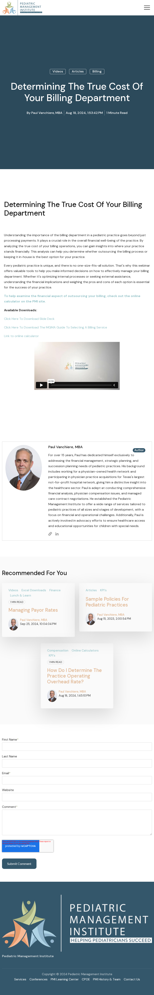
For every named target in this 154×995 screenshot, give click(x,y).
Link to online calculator (21, 336)
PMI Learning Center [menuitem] (65, 979)
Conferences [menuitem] (38, 979)
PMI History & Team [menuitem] (107, 979)
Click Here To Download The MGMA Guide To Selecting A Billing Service (55, 327)
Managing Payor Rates (33, 610)
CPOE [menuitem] (86, 979)
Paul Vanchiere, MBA (46, 113)
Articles (78, 71)
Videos (58, 71)
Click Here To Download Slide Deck (29, 319)
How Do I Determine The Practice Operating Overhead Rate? (74, 676)
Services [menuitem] (20, 979)
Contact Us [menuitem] (132, 979)
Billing (97, 71)
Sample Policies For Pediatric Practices (107, 602)
